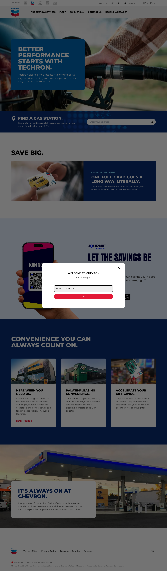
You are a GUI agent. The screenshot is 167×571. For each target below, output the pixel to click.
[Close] (119, 268)
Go (83, 296)
